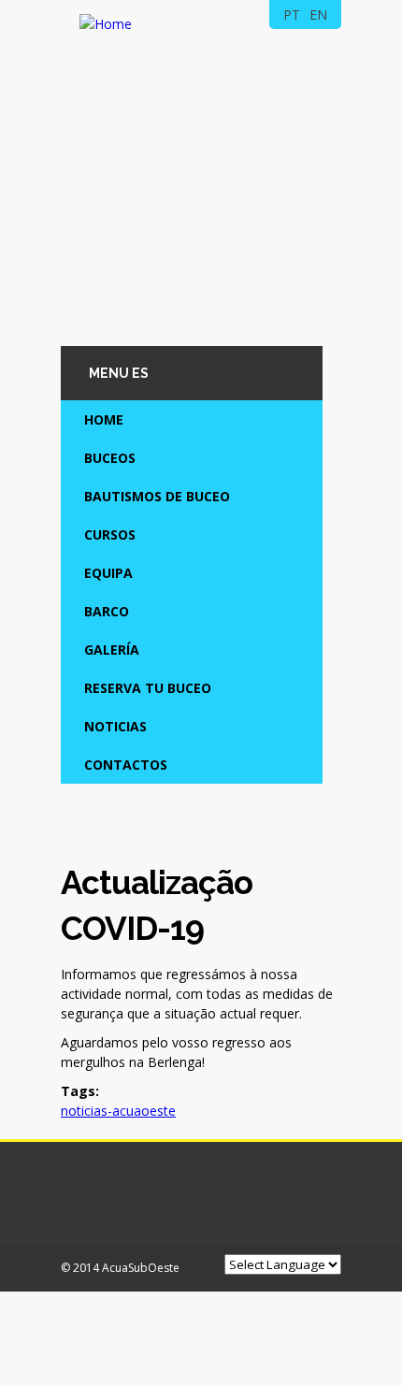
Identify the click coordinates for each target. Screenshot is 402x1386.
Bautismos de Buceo (157, 496)
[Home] (106, 24)
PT (291, 14)
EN (318, 14)
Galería (111, 649)
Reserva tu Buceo (147, 688)
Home (103, 419)
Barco (106, 611)
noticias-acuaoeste (118, 1110)
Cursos (110, 534)
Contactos (125, 764)
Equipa (108, 573)
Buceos (110, 458)
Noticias (115, 726)
